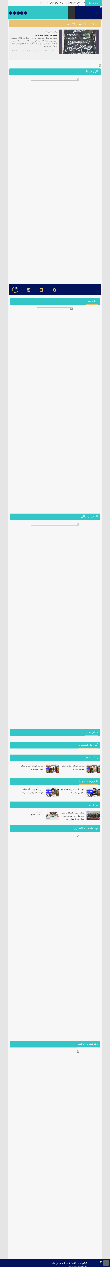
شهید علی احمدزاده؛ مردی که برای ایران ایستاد (64, 2)
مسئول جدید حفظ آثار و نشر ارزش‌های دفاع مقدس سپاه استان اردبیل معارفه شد (73, 816)
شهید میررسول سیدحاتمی (45, 35)
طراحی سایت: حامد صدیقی (78, 1266)
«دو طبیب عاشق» (36, 814)
